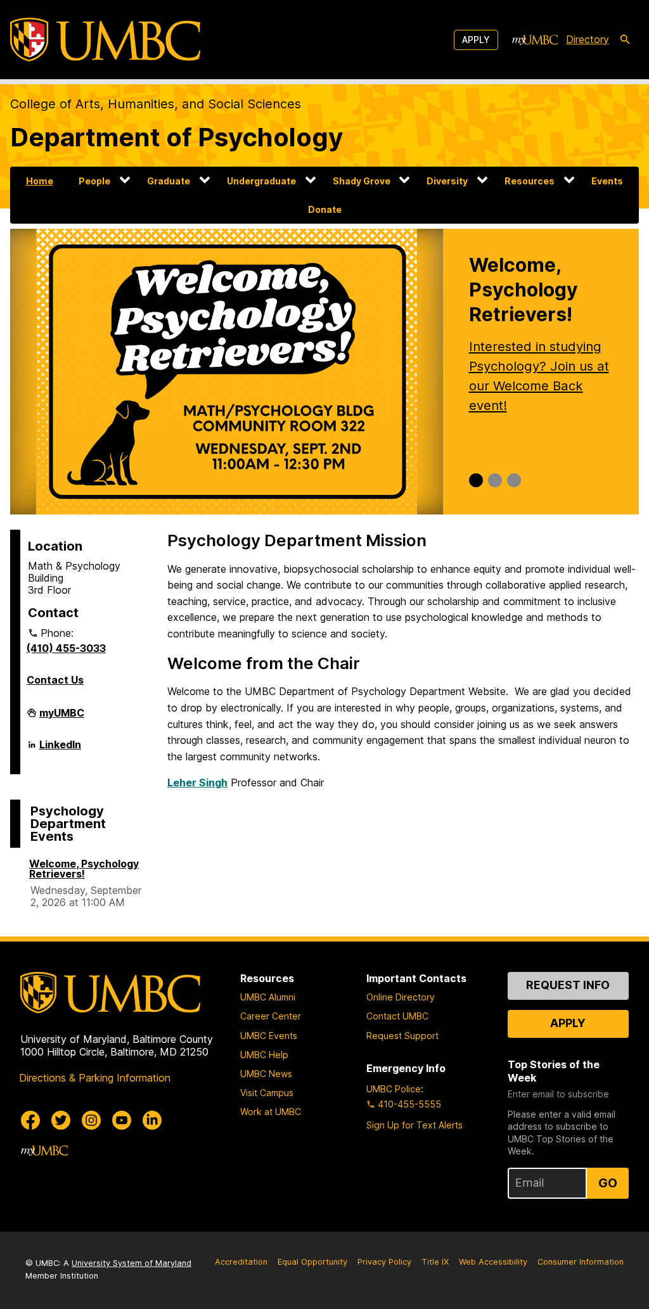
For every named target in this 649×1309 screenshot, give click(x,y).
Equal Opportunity (312, 1262)
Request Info (568, 985)
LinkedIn (60, 749)
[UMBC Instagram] (91, 1120)
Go (607, 1183)
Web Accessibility (493, 1262)
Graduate (168, 181)
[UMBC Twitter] (61, 1120)
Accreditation (241, 1262)
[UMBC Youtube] (122, 1120)
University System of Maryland (131, 1263)
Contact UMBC (397, 1016)
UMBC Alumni (267, 997)
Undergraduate (261, 181)
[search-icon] (625, 40)
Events (607, 181)
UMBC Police (393, 1088)
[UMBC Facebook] (30, 1120)
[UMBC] (105, 39)
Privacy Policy (384, 1262)
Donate (325, 209)
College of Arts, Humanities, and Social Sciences (155, 104)
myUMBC (61, 718)
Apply (476, 39)
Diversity (447, 181)
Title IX (435, 1262)
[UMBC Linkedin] (152, 1120)
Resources (529, 181)
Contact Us (55, 680)
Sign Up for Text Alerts (414, 1125)
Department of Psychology (176, 137)
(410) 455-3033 (66, 648)
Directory (587, 39)
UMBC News (266, 1073)
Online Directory (400, 997)
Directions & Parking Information (94, 1077)
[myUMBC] (535, 40)
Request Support (402, 1035)
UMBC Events (268, 1035)
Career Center (270, 1016)
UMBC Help (264, 1054)
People (94, 181)
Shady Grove (361, 181)
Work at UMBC (270, 1111)
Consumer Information (580, 1262)
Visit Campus (266, 1092)
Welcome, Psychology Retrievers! (84, 868)
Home (39, 181)
